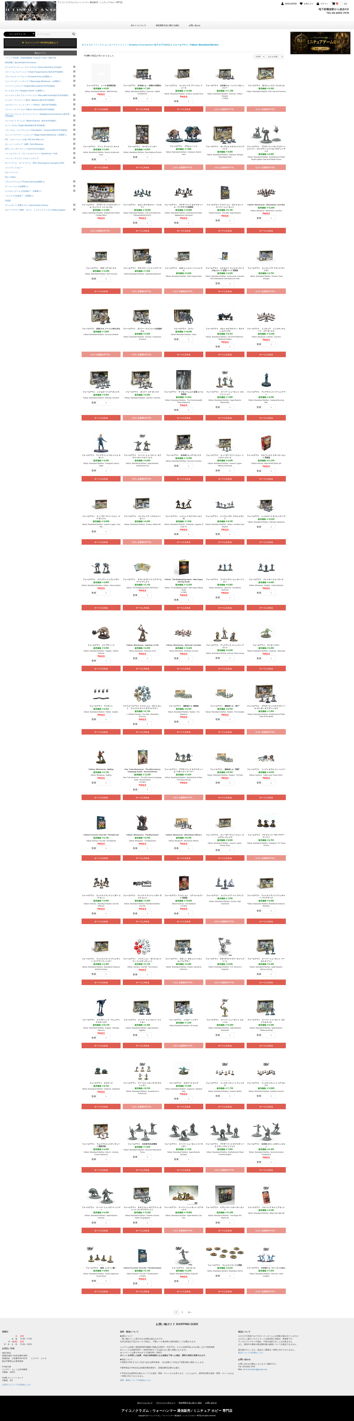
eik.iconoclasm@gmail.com (255, 1369)
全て (84, 44)
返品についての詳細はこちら (250, 1352)
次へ (190, 1312)
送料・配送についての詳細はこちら (135, 1380)
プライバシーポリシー (165, 1403)
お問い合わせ (194, 25)
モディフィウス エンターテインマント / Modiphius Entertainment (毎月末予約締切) (129, 44)
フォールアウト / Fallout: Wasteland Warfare (195, 44)
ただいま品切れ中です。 (225, 109)
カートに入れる (101, 109)
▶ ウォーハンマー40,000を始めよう (40, 42)
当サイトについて (138, 25)
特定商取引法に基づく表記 (190, 1403)
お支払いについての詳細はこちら (16, 1384)
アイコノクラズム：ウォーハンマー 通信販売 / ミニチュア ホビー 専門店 (176, 1411)
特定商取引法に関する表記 (167, 25)
